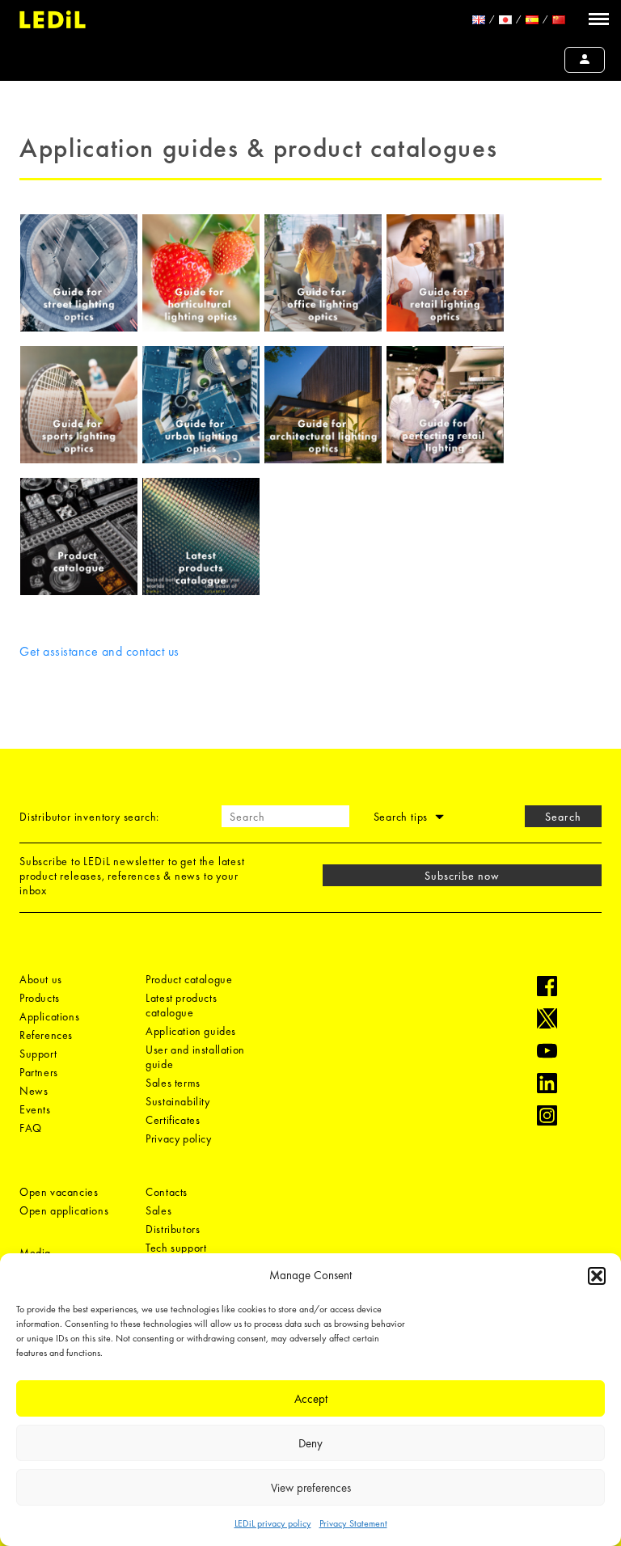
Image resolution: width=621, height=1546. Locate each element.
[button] (597, 1276)
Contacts (167, 1192)
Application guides (191, 1031)
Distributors (173, 1229)
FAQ (30, 1128)
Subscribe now (463, 875)
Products (39, 998)
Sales (158, 1210)
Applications (49, 1016)
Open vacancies (58, 1192)
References (46, 1035)
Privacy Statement (353, 1523)
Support (38, 1053)
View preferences (311, 1488)
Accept (310, 1399)
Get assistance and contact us (99, 651)
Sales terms (173, 1082)
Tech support (176, 1247)
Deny (310, 1443)
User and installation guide (195, 1056)
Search (563, 816)
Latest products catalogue (181, 1005)
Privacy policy (178, 1138)
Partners (38, 1072)
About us (40, 979)
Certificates (173, 1120)
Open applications (63, 1210)
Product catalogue (189, 979)
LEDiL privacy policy (272, 1523)
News (33, 1090)
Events (35, 1109)
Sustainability (177, 1101)
